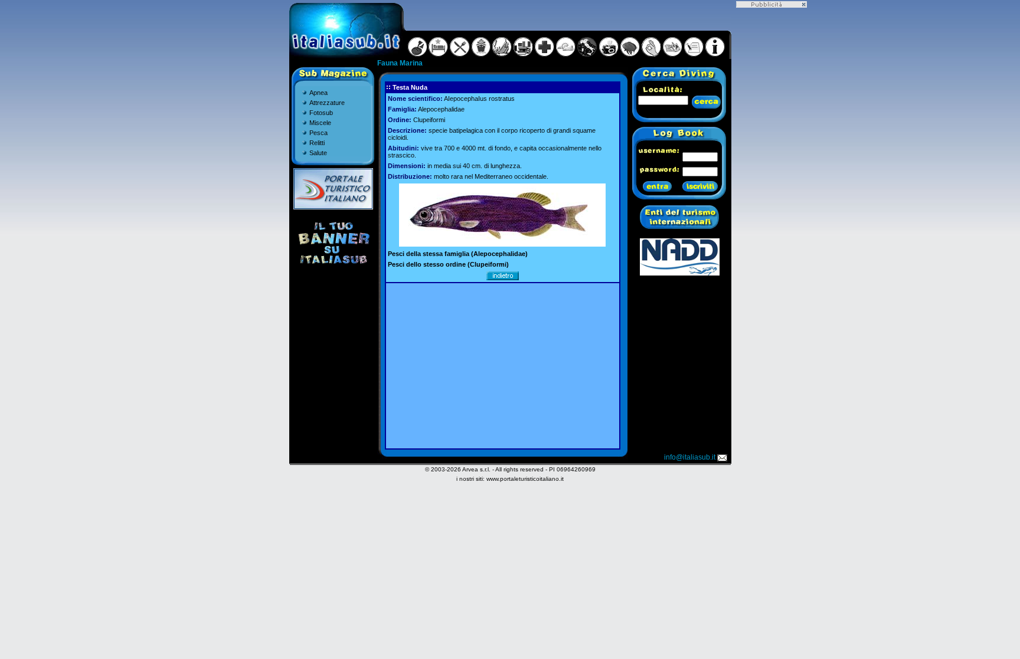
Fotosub (321, 112)
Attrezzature (327, 102)
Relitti (317, 142)
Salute (318, 152)
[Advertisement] (502, 365)
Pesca (318, 132)
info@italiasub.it (689, 457)
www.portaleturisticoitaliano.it (525, 479)
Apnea (318, 92)
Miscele (320, 122)
